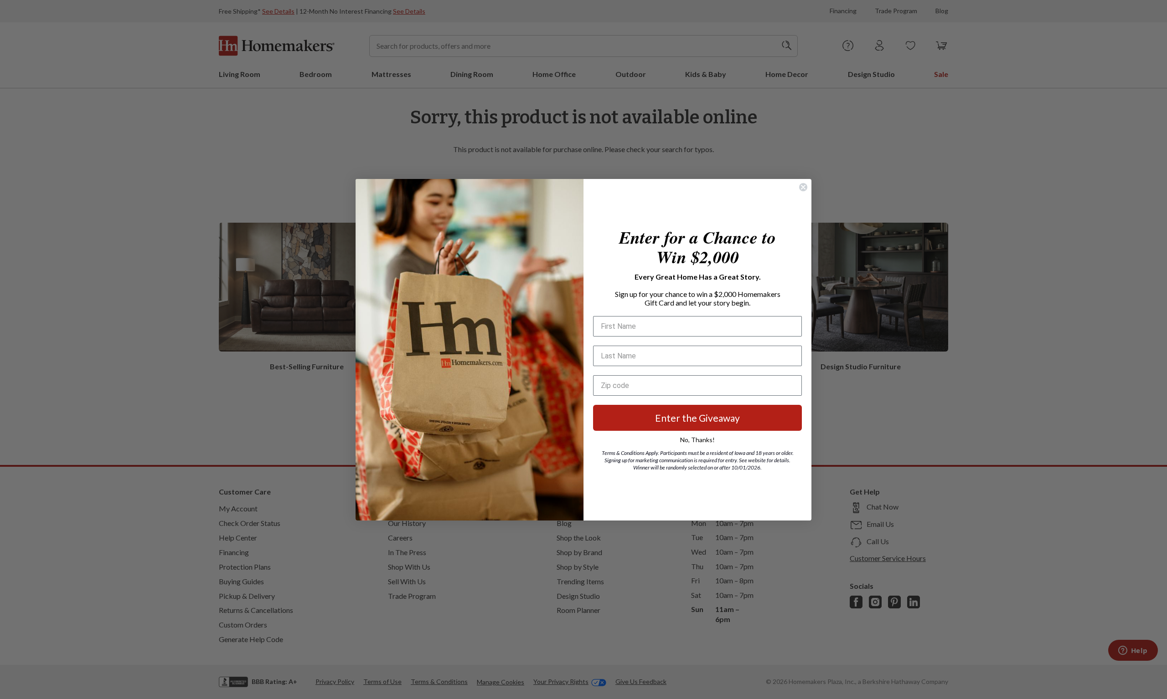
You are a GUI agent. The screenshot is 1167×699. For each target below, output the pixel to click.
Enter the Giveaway (697, 417)
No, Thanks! (697, 440)
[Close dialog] (803, 187)
